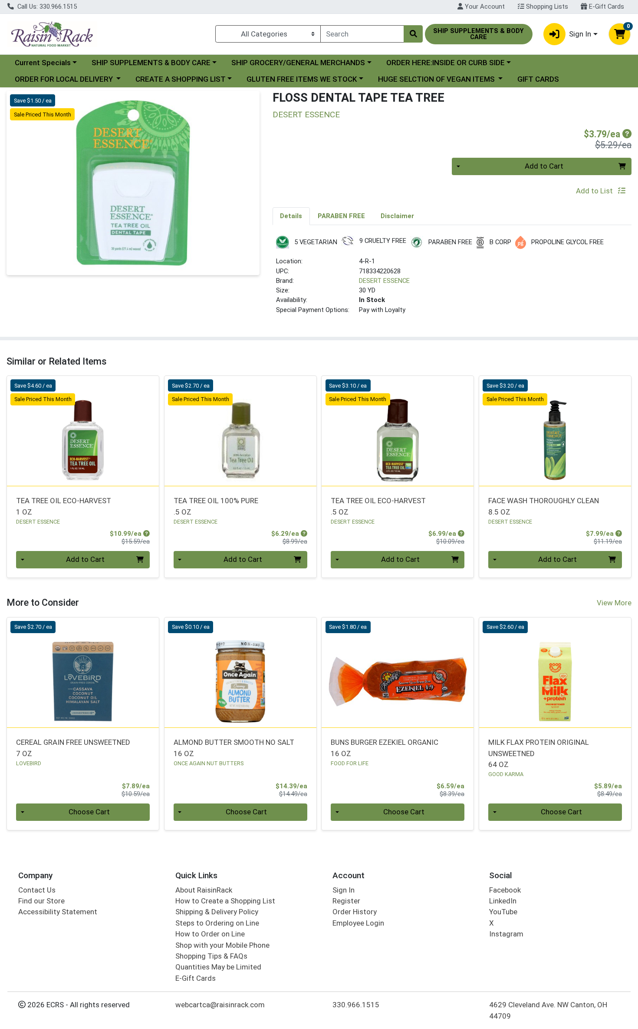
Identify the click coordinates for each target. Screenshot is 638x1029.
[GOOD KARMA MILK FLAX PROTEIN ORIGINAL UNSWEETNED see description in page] (555, 672)
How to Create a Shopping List (225, 900)
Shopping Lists (546, 6)
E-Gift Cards (605, 6)
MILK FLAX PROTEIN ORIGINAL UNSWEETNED (538, 753)
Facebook (505, 890)
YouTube (503, 911)
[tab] (291, 216)
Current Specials (43, 62)
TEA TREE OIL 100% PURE (216, 506)
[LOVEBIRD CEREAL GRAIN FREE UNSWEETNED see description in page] (83, 672)
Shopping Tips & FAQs (211, 956)
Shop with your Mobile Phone (222, 945)
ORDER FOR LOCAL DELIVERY (65, 79)
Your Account (484, 6)
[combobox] (362, 34)
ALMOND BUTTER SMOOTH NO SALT (234, 747)
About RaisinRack (203, 890)
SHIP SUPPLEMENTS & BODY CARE (151, 62)
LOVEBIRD (28, 763)
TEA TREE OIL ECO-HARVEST (63, 506)
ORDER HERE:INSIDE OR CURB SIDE (445, 62)
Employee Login (358, 923)
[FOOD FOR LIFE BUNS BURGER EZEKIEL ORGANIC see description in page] (397, 672)
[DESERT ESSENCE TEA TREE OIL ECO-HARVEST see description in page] (83, 431)
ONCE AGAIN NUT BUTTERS (208, 763)
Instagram (506, 933)
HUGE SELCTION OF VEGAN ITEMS (437, 79)
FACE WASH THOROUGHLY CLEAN (543, 506)
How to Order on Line (210, 933)
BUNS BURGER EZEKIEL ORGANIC (384, 747)
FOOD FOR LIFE (349, 763)
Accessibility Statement (57, 911)
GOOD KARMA (505, 774)
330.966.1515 (355, 1004)
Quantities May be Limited (218, 967)
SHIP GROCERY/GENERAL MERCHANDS (298, 62)
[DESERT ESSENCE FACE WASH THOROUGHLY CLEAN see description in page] (555, 431)
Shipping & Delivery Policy (216, 911)
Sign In (343, 890)
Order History (354, 911)
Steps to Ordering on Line (217, 923)
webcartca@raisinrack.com (220, 1004)
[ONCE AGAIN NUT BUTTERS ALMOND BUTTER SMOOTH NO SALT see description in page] (240, 672)
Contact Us (37, 890)
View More (614, 602)
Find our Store (41, 900)
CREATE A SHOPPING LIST (180, 79)
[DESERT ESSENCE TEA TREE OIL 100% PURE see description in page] (240, 431)
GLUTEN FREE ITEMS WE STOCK (302, 79)
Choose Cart (89, 811)
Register (346, 900)
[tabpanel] (452, 279)
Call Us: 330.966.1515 (46, 6)
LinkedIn (502, 900)
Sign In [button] (580, 34)
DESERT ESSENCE (384, 281)
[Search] (413, 34)
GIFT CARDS (538, 79)
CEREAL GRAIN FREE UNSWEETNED (73, 747)
